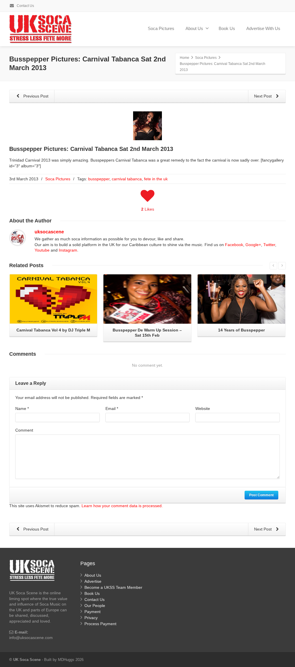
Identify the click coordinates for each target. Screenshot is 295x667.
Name (22, 408)
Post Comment (261, 495)
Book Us (227, 28)
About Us (194, 28)
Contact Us (25, 6)
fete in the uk (156, 179)
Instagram (68, 250)
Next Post (263, 96)
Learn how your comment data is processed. (122, 505)
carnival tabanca (127, 179)
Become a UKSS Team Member (113, 587)
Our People (94, 605)
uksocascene (49, 231)
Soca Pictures (161, 28)
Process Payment (100, 623)
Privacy (91, 617)
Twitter (269, 244)
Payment (92, 611)
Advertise (92, 581)
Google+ (253, 244)
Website (202, 408)
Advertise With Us (263, 28)
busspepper (98, 179)
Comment (24, 430)
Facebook (234, 244)
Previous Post (35, 96)
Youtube (42, 250)
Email (111, 408)
